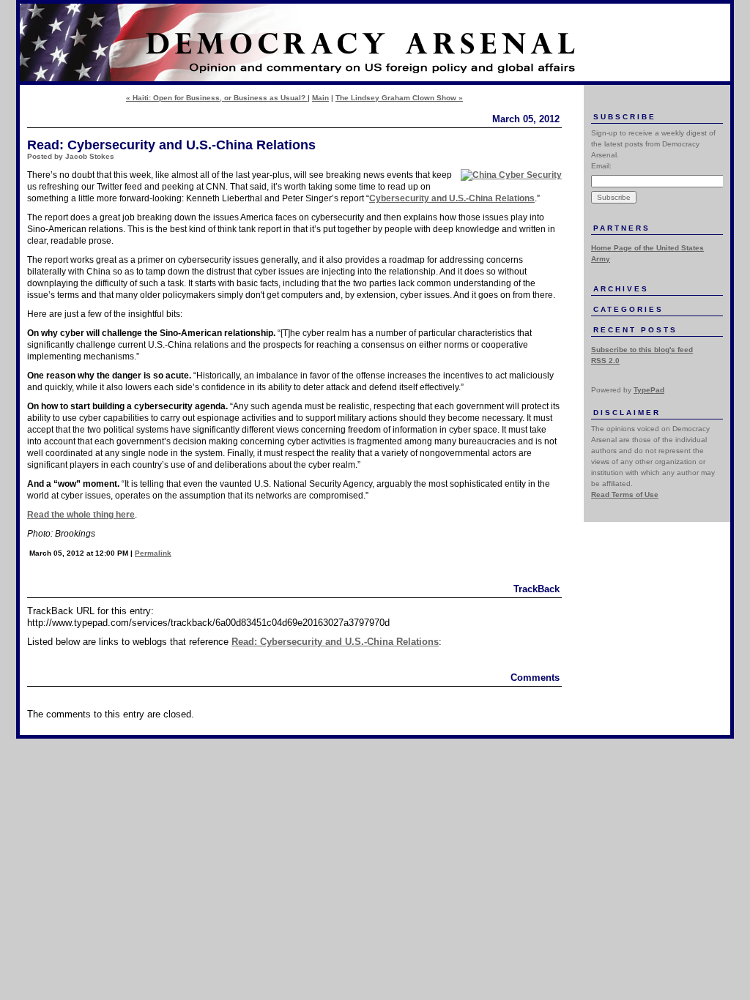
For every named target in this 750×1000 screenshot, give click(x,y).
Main (320, 98)
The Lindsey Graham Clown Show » (399, 98)
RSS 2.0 (605, 361)
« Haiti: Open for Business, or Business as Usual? (217, 98)
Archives (621, 289)
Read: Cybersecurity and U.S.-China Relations (335, 641)
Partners (621, 228)
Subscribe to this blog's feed (642, 350)
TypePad (649, 390)
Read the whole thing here (81, 514)
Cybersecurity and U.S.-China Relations (452, 198)
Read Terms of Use (624, 494)
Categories (628, 309)
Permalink (153, 553)
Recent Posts (635, 330)
